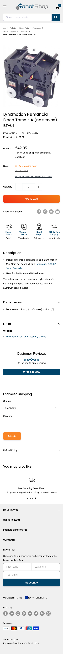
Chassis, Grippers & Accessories (15, 31)
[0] (57, 7)
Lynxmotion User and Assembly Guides (26, 336)
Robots (13, 28)
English (41, 598)
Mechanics (36, 28)
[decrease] (19, 186)
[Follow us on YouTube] (30, 613)
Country (7, 401)
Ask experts (39, 238)
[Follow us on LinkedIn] (42, 613)
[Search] (56, 17)
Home (4, 28)
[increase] (38, 186)
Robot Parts (24, 28)
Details (9, 238)
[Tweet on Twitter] (51, 211)
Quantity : (8, 186)
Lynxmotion (10, 133)
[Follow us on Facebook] (5, 613)
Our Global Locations (12, 598)
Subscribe (31, 582)
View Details (23, 238)
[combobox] (27, 17)
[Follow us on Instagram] (18, 613)
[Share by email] (57, 211)
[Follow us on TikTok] (36, 613)
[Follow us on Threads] (48, 613)
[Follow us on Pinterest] (24, 613)
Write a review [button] (31, 371)
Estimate (12, 436)
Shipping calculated (39, 152)
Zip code (7, 416)
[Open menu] (4, 7)
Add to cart (31, 199)
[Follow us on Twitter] (11, 613)
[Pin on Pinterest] (45, 211)
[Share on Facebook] (39, 211)
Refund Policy (10, 450)
